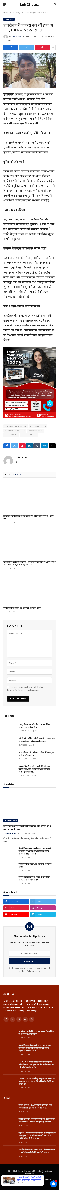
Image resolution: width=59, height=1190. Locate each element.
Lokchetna (16, 37)
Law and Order (11, 435)
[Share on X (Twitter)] (26, 47)
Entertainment (11, 821)
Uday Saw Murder (28, 435)
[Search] (54, 4)
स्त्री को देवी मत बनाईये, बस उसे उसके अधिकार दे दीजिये (22, 608)
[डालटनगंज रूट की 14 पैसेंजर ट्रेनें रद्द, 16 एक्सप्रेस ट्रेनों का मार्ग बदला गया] (9, 755)
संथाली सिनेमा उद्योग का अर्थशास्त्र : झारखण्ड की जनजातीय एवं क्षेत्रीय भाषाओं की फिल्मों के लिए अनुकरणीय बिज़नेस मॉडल (35, 851)
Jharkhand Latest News (15, 431)
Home (5, 13)
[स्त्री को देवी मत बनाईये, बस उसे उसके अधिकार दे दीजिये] (29, 589)
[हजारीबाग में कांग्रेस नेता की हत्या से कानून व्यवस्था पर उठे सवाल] (29, 70)
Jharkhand (9, 19)
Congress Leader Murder (16, 426)
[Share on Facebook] (10, 47)
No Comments (48, 37)
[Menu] (4, 4)
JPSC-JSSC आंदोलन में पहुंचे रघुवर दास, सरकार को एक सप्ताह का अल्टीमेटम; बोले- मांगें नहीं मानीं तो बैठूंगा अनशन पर (37, 1081)
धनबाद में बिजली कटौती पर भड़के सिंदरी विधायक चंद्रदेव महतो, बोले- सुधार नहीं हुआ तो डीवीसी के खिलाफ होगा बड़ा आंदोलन (34, 769)
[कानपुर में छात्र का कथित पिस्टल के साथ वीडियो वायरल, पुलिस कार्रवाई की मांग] (9, 727)
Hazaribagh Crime (38, 426)
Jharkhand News (35, 431)
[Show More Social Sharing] (53, 47)
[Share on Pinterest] (42, 47)
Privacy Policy (26, 971)
